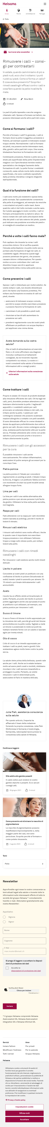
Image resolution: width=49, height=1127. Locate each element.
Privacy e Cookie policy (16, 1100)
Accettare (24, 1119)
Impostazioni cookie (24, 1107)
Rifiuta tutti (24, 1113)
